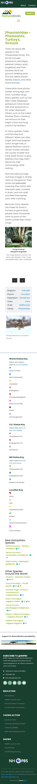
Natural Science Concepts (15, 703)
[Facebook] (5, 683)
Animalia (26, 290)
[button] (18, 20)
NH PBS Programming (12, 752)
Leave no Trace (10, 720)
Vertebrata (25, 298)
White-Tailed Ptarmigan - (18, 615)
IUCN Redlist (23, 365)
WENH (17, 772)
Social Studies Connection (15, 707)
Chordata (25, 294)
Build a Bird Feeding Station (15, 731)
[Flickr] (15, 683)
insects (16, 79)
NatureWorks (9, 696)
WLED (22, 772)
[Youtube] (24, 683)
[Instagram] (19, 683)
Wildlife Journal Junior (13, 700)
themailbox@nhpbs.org (10, 777)
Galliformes (24, 305)
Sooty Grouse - (17, 606)
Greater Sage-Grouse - (17, 592)
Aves (27, 301)
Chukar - (18, 577)
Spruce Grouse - (17, 553)
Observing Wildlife (11, 727)
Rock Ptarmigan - (14, 600)
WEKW (27, 772)
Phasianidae (24, 308)
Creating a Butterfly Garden (15, 724)
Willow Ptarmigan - (15, 621)
